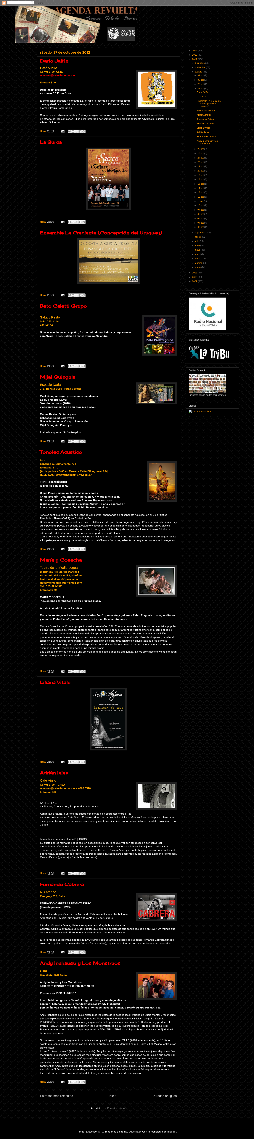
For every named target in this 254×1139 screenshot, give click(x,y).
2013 (195, 55)
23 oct (200, 162)
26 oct (200, 149)
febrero (198, 263)
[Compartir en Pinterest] (84, 131)
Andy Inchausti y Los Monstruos (80, 963)
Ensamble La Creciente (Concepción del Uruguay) (101, 232)
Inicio (112, 1096)
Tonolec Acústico (61, 452)
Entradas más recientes (56, 1096)
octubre (199, 71)
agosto (198, 237)
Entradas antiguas (164, 1096)
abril (197, 254)
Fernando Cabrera (62, 884)
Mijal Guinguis (57, 377)
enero (198, 267)
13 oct (200, 192)
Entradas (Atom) (116, 1108)
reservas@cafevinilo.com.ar (57, 75)
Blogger (171, 1131)
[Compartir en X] (76, 131)
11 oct (200, 201)
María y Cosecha (61, 560)
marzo (198, 258)
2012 (195, 59)
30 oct (200, 80)
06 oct (200, 214)
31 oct (200, 75)
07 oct (200, 210)
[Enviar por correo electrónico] (69, 131)
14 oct (200, 188)
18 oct (200, 179)
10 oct (200, 205)
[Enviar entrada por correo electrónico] (62, 131)
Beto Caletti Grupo (63, 306)
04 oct (200, 223)
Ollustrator (135, 1131)
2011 (195, 272)
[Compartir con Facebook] (80, 131)
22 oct (200, 166)
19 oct (200, 175)
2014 (195, 50)
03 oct (200, 227)
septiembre (201, 232)
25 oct (200, 153)
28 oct (200, 84)
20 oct (200, 170)
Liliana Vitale (55, 682)
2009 (195, 281)
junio (197, 245)
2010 (195, 277)
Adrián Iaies (54, 772)
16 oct (200, 184)
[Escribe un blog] (73, 131)
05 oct (200, 218)
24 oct (200, 157)
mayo (198, 250)
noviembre (200, 67)
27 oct (200, 88)
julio (197, 241)
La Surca (51, 142)
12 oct (200, 197)
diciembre (200, 63)
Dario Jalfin (54, 61)
